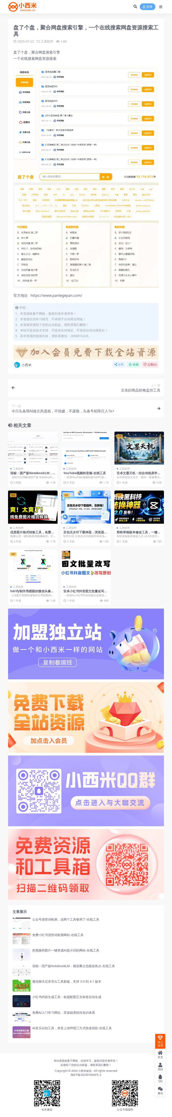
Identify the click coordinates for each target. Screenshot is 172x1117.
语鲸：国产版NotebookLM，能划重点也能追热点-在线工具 (31, 475)
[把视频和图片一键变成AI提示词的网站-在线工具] (21, 954)
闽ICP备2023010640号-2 (86, 1075)
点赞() (152, 364)
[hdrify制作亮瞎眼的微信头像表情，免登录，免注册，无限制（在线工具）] (33, 566)
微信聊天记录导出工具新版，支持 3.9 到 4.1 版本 (66, 981)
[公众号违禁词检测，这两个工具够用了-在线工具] (21, 924)
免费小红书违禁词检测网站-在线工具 (58, 935)
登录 (149, 7)
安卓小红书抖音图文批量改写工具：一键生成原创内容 (85, 593)
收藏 (136, 364)
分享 (121, 364)
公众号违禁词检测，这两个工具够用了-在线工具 (65, 919)
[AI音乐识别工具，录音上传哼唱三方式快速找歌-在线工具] (21, 1032)
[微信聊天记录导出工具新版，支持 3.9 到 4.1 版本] (21, 986)
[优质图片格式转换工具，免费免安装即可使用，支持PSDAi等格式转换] (33, 507)
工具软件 (47, 41)
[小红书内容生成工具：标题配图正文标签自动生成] (21, 1001)
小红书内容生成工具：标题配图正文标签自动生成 (66, 997)
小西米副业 (85, 1071)
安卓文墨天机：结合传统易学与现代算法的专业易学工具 (139, 475)
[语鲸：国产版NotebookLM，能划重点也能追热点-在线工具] (33, 448)
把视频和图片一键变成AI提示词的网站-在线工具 (65, 950)
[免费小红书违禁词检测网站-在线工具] (21, 939)
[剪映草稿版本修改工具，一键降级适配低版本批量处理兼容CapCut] (139, 507)
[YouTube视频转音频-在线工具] (86, 448)
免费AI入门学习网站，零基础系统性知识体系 (63, 1012)
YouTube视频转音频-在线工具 (84, 473)
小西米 (27, 365)
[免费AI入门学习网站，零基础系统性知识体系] (21, 1017)
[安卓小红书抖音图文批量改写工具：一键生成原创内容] (86, 566)
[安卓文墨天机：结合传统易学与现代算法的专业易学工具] (139, 448)
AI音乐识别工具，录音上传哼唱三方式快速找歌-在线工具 (72, 1028)
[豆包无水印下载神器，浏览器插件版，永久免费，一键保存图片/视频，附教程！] (86, 507)
